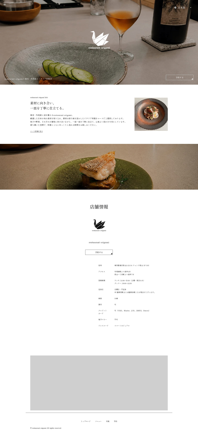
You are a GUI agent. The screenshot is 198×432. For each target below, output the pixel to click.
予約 (115, 421)
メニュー (98, 421)
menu (4, 4)
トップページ (86, 421)
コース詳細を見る (36, 131)
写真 (107, 421)
